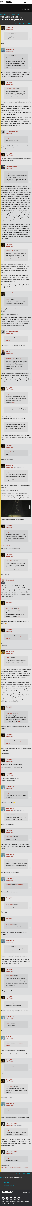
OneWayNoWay (11, 166)
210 (28, 23)
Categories (26, 9)
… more (21, 96)
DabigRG (8, 33)
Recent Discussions (8, 1185)
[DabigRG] (3, 83)
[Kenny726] (3, 28)
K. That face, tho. (6, 545)
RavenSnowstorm (12, 132)
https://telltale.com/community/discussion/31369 (16, 1168)
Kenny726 (9, 27)
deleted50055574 (10, 88)
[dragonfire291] (3, 581)
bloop (8, 351)
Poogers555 (10, 651)
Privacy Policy (11, 1203)
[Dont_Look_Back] (3, 1124)
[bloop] (3, 352)
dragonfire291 (10, 580)
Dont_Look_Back (12, 1123)
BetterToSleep (10, 49)
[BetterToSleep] (3, 50)
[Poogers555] (3, 652)
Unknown (8, 337)
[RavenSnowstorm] (3, 132)
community (26, 1192)
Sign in (2, 1177)
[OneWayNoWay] (3, 167)
